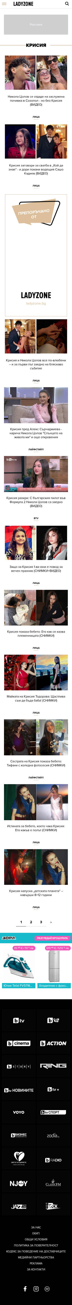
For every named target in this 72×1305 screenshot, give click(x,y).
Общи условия (36, 1239)
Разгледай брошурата (52, 938)
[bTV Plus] (53, 1089)
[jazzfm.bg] (19, 1204)
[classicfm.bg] (53, 1181)
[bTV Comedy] (53, 1020)
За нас (36, 1227)
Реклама (36, 1263)
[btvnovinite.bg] (19, 1089)
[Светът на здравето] (19, 1158)
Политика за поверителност (36, 1245)
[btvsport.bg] (53, 1112)
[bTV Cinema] (19, 1043)
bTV (36, 518)
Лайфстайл (36, 449)
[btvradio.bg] (53, 1158)
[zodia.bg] (53, 1135)
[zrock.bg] (53, 1204)
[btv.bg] (19, 1020)
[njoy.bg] (19, 1181)
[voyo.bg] (19, 1112)
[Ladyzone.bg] (23, 4)
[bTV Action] (53, 1043)
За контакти (36, 1269)
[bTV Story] (19, 1066)
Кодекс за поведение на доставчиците (36, 1251)
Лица (36, 116)
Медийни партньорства (36, 1257)
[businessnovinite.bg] (19, 1135)
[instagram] (36, 1289)
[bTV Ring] (53, 1066)
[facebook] (25, 1289)
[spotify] (47, 1289)
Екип (36, 1233)
